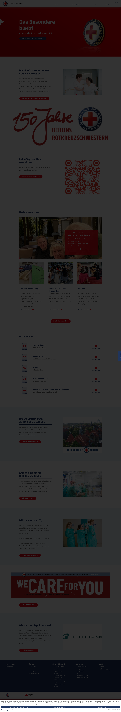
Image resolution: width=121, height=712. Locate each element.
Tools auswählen (102, 707)
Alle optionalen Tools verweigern (19, 707)
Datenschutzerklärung (116, 709)
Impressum (110, 709)
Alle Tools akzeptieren (60, 707)
